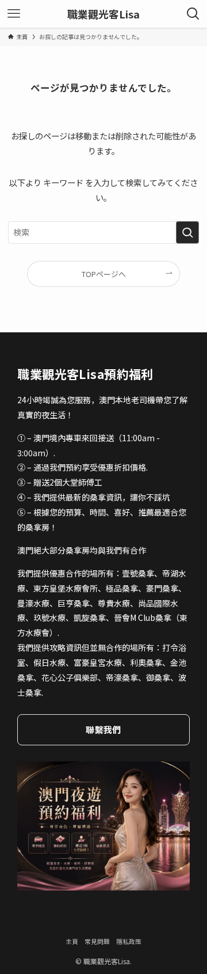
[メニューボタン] (14, 14)
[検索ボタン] (193, 14)
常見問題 (97, 941)
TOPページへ (104, 273)
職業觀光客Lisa (103, 14)
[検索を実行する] (187, 232)
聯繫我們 (103, 729)
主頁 (72, 941)
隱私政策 (128, 941)
